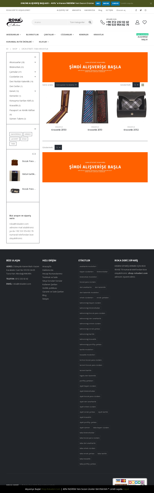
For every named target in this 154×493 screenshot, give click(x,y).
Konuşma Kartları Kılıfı (20, 100)
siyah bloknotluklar (87, 391)
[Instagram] (146, 10)
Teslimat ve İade (50, 277)
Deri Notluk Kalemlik (19, 81)
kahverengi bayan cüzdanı (90, 303)
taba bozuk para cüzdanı (90, 438)
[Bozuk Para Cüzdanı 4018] (14, 163)
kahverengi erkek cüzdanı (90, 323)
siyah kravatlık (85, 417)
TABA (13, 144)
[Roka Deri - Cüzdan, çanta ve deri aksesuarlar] (14, 22)
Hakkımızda (47, 270)
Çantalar (49, 34)
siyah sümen (85, 427)
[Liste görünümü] (146, 85)
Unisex (115, 3)
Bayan (106, 3)
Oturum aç (121, 10)
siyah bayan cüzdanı (88, 386)
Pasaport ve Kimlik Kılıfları (22, 110)
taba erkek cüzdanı (87, 448)
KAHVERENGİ (16, 134)
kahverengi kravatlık (88, 339)
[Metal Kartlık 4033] (14, 176)
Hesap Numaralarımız (52, 273)
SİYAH (24, 139)
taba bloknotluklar (87, 432)
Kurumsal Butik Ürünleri (19, 42)
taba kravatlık (85, 459)
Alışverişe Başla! (142, 37)
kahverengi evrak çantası (90, 329)
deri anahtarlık (86, 287)
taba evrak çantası (87, 453)
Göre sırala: (47, 84)
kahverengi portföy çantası (91, 344)
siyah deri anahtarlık (88, 401)
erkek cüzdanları (86, 297)
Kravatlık (99, 34)
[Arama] (90, 22)
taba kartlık (102, 453)
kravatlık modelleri (87, 355)
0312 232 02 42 (21, 278)
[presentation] (33, 154)
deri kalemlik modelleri (89, 292)
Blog (100, 10)
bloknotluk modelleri (88, 277)
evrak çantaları (103, 297)
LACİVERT (14, 139)
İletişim (45, 298)
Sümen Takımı (16, 118)
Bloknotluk (32, 34)
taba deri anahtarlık (87, 443)
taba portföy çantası (88, 464)
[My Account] (137, 22)
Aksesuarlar (12, 34)
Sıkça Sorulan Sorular (52, 280)
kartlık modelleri (86, 349)
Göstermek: (125, 84)
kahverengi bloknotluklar (90, 308)
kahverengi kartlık (87, 334)
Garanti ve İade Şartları (53, 291)
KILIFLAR (43, 42)
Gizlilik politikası (49, 288)
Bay (98, 3)
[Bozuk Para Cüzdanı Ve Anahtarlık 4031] (14, 191)
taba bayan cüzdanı (101, 427)
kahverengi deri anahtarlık (90, 318)
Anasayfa (46, 266)
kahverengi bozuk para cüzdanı (92, 313)
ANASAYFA (76, 10)
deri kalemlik (100, 287)
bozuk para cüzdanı (88, 282)
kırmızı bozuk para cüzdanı (91, 360)
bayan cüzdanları (87, 271)
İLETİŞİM (109, 10)
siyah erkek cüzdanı (88, 407)
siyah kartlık (103, 412)
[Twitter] (141, 10)
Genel (12, 91)
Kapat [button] (126, 489)
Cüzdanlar (66, 34)
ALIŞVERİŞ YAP (63, 10)
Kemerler (83, 34)
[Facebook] (136, 10)
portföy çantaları (86, 381)
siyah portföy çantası (88, 422)
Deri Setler (14, 86)
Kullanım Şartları (49, 284)
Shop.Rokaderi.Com (50, 489)
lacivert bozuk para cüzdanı (91, 365)
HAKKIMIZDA (89, 10)
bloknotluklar (102, 271)
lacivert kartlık (85, 370)
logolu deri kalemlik (88, 375)
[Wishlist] (144, 22)
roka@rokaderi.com (22, 283)
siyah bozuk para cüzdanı (90, 396)
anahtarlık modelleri (88, 266)
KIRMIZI (28, 134)
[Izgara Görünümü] (142, 85)
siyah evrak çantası (87, 412)
